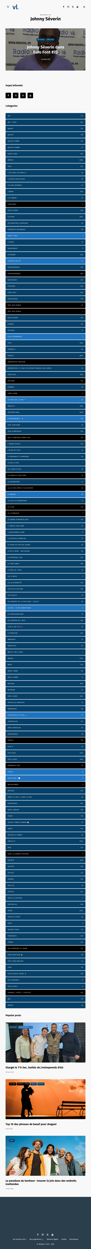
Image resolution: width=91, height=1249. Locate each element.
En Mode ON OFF (45, 261)
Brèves (45, 160)
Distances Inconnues (45, 229)
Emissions (40, 39)
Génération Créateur (45, 362)
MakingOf (45, 639)
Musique (45, 683)
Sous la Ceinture (45, 898)
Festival (45, 330)
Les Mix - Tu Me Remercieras (45, 608)
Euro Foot (50, 39)
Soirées (45, 879)
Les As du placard (45, 589)
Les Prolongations (45, 614)
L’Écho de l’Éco (45, 450)
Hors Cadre (45, 393)
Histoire (45, 381)
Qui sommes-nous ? (19, 1239)
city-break (45, 198)
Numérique (45, 709)
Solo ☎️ (45, 885)
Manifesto (45, 646)
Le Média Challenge (45, 526)
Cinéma (45, 191)
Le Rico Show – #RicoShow (45, 551)
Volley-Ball (45, 986)
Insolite (45, 406)
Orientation (45, 721)
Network (45, 690)
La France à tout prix (45, 475)
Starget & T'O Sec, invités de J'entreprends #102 (34, 1067)
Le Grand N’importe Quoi (45, 519)
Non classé (45, 696)
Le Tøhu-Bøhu (45, 563)
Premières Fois (45, 765)
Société (45, 860)
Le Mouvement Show (45, 532)
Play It (45, 746)
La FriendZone (45, 482)
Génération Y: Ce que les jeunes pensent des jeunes (45, 368)
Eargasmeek (45, 248)
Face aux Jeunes (45, 311)
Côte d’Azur (45, 210)
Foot (45, 343)
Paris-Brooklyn (45, 728)
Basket (45, 128)
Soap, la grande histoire (45, 854)
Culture (45, 217)
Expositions (45, 299)
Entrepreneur (45, 267)
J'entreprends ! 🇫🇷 (45, 418)
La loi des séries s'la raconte (45, 488)
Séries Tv (45, 841)
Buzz (45, 166)
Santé (45, 828)
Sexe (45, 847)
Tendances (45, 936)
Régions (45, 791)
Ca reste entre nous (45, 179)
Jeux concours (45, 425)
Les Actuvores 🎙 (45, 582)
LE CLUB (45, 507)
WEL (45, 999)
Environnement (45, 273)
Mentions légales (52, 1239)
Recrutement (74, 1239)
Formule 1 (45, 349)
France (45, 355)
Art (45, 116)
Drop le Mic (45, 236)
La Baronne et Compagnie (45, 456)
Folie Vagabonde (45, 336)
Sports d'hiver (45, 917)
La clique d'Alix (45, 469)
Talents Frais (45, 929)
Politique (45, 753)
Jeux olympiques (45, 431)
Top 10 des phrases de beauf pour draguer (31, 1124)
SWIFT (45, 923)
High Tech (45, 374)
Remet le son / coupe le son (45, 797)
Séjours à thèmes (45, 835)
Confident (45, 204)
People (45, 740)
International (45, 412)
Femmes (45, 324)
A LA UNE (12, 1084)
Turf (45, 967)
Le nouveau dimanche (45, 538)
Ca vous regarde (45, 185)
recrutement (45, 784)
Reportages (45, 803)
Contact (63, 1239)
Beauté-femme (45, 141)
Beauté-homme (45, 147)
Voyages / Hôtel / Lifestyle (45, 992)
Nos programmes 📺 (37, 1239)
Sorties (45, 891)
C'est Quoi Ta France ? (45, 172)
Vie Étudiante (45, 980)
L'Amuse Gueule (45, 444)
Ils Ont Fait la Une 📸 (45, 400)
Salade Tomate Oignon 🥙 (45, 822)
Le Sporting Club (45, 557)
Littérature (45, 633)
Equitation (45, 280)
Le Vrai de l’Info (45, 570)
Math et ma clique (45, 652)
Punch (45, 772)
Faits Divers (45, 318)
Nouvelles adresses (45, 702)
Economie (45, 255)
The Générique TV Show (45, 948)
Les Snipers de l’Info (45, 620)
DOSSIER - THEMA (23, 1084)
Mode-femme (45, 671)
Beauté (45, 135)
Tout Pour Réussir (45, 961)
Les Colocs (45, 595)
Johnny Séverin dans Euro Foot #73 (45, 49)
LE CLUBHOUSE (45, 513)
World (45, 1005)
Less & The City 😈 (45, 627)
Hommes (45, 387)
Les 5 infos (45, 576)
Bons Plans (45, 154)
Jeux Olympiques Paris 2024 (45, 437)
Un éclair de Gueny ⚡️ (45, 973)
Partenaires (45, 734)
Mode (45, 664)
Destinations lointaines (45, 223)
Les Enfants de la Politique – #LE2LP (45, 601)
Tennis (45, 942)
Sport (45, 910)
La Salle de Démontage (45, 500)
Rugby (45, 816)
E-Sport (45, 242)
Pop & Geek (45, 759)
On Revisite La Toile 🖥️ (45, 715)
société (45, 866)
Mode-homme (45, 677)
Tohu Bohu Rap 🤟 (45, 955)
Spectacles (45, 904)
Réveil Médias (45, 810)
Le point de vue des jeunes (45, 545)
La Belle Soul (45, 463)
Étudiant (45, 286)
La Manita (45, 494)
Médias (45, 658)
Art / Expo (45, 122)
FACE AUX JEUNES (45, 305)
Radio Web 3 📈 (45, 778)
